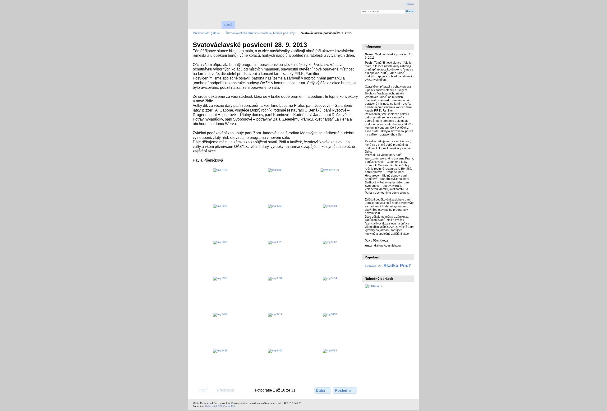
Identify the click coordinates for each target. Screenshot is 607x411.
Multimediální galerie (206, 33)
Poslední (343, 390)
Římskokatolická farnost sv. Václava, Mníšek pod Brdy (260, 33)
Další (320, 390)
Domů (228, 25)
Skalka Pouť (397, 265)
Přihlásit (410, 4)
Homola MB (373, 266)
